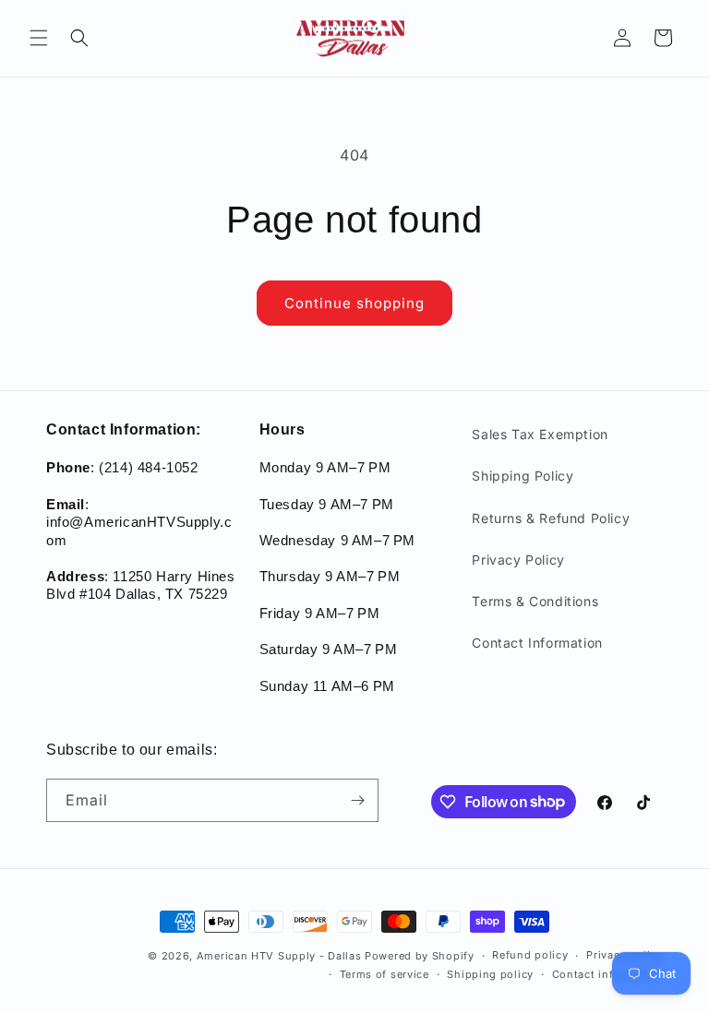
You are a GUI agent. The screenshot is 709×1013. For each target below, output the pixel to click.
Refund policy (530, 954)
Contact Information (537, 642)
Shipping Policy (522, 475)
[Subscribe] (357, 800)
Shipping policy (490, 974)
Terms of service (384, 974)
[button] (38, 38)
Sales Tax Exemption (539, 434)
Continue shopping (354, 303)
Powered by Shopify (420, 955)
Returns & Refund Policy (551, 518)
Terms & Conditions (535, 601)
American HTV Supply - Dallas (279, 955)
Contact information (607, 974)
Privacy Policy (518, 559)
